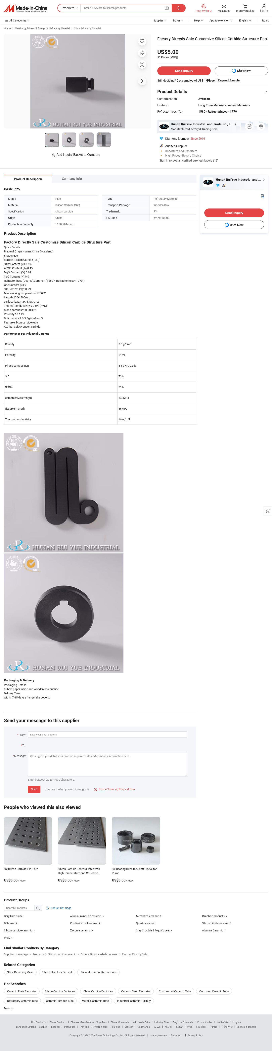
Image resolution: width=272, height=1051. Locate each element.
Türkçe (213, 1026)
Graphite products (213, 916)
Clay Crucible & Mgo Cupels (152, 930)
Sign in (264, 10)
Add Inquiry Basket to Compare (78, 154)
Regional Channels (183, 1022)
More (7, 1008)
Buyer (176, 20)
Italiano (116, 1026)
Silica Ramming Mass (20, 972)
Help (197, 20)
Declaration (177, 1035)
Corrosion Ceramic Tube (214, 991)
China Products (58, 1022)
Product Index (204, 1022)
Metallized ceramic (147, 916)
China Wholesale (120, 1022)
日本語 (179, 1026)
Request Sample (229, 80)
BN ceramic (11, 923)
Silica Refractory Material (87, 28)
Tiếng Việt (227, 1026)
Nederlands (143, 1026)
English (43, 1026)
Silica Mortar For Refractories (98, 972)
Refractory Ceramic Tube (22, 1001)
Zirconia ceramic (80, 930)
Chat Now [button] (244, 71)
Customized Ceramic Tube (175, 991)
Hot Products (38, 1022)
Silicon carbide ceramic (18, 930)
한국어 (168, 1026)
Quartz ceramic (145, 923)
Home (7, 28)
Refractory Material (59, 28)
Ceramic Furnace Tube (59, 1001)
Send (34, 789)
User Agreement (158, 1035)
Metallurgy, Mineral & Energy (30, 28)
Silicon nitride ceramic (215, 923)
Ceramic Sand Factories (136, 991)
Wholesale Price (141, 1022)
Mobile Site (222, 1022)
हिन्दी (189, 1026)
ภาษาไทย (201, 1026)
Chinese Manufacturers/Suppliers (89, 1022)
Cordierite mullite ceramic (85, 923)
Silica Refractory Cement (57, 972)
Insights (236, 1022)
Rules (265, 20)
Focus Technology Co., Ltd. (110, 1035)
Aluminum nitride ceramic (85, 916)
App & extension (219, 20)
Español (55, 1026)
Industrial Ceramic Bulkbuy (134, 1001)
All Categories (17, 20)
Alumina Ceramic (212, 930)
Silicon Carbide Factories (60, 991)
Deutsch (128, 1026)
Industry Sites (161, 1022)
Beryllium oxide (13, 916)
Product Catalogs (60, 908)
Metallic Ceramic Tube (95, 1001)
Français (84, 1026)
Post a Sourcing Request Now (114, 789)
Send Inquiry (184, 71)
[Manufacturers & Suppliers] (25, 8)
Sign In (163, 160)
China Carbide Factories (98, 991)
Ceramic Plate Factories (21, 991)
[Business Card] (262, 196)
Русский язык (100, 1026)
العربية (157, 1026)
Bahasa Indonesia (246, 1026)
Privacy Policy (195, 1035)
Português (69, 1026)
